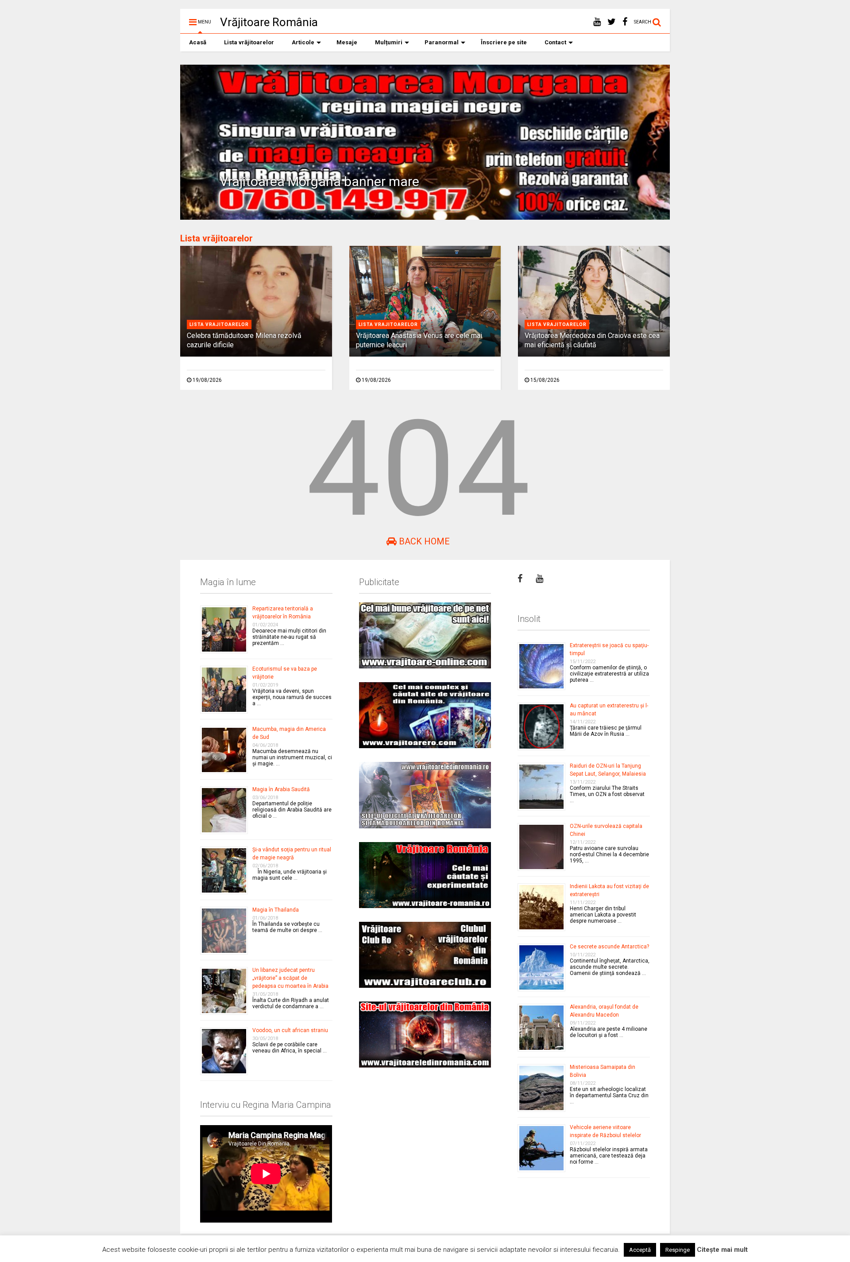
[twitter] (611, 22)
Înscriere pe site (504, 42)
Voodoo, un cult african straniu (290, 1030)
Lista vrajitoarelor (219, 324)
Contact (555, 42)
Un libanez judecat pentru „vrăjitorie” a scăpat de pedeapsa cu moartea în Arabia (290, 978)
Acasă (197, 42)
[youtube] (597, 22)
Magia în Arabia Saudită (281, 789)
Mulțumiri (388, 42)
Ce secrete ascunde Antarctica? (609, 947)
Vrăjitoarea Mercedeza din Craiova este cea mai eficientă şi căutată (592, 340)
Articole (303, 42)
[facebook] (624, 22)
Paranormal (442, 42)
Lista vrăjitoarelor (249, 42)
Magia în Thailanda (275, 910)
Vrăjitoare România (269, 22)
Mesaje (346, 42)
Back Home (423, 541)
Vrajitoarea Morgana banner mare (319, 181)
